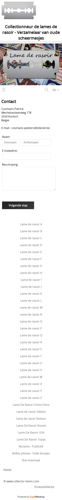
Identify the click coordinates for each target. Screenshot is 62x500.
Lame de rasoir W (31, 377)
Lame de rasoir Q (31, 335)
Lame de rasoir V (31, 370)
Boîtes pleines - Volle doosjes (31, 453)
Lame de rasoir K (31, 294)
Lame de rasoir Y (31, 391)
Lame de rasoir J (31, 287)
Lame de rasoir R (31, 342)
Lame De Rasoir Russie (31, 425)
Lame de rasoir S (31, 349)
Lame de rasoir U (31, 363)
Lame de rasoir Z (31, 398)
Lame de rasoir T (31, 356)
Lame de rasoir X (31, 384)
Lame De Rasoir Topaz (31, 439)
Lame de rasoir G (31, 266)
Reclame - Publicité (31, 446)
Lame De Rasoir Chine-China (31, 405)
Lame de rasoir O (31, 321)
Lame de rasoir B (31, 231)
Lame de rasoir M (31, 307)
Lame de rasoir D (31, 245)
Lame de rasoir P (31, 328)
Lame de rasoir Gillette (31, 412)
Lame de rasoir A (31, 224)
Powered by (31, 496)
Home (7, 470)
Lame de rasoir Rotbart (31, 419)
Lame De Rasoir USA (31, 432)
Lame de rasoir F (31, 259)
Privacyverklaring (44, 486)
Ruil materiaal (31, 460)
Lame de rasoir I (31, 280)
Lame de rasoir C (31, 238)
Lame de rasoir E (31, 252)
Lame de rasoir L (31, 300)
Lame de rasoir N (31, 314)
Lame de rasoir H (31, 273)
